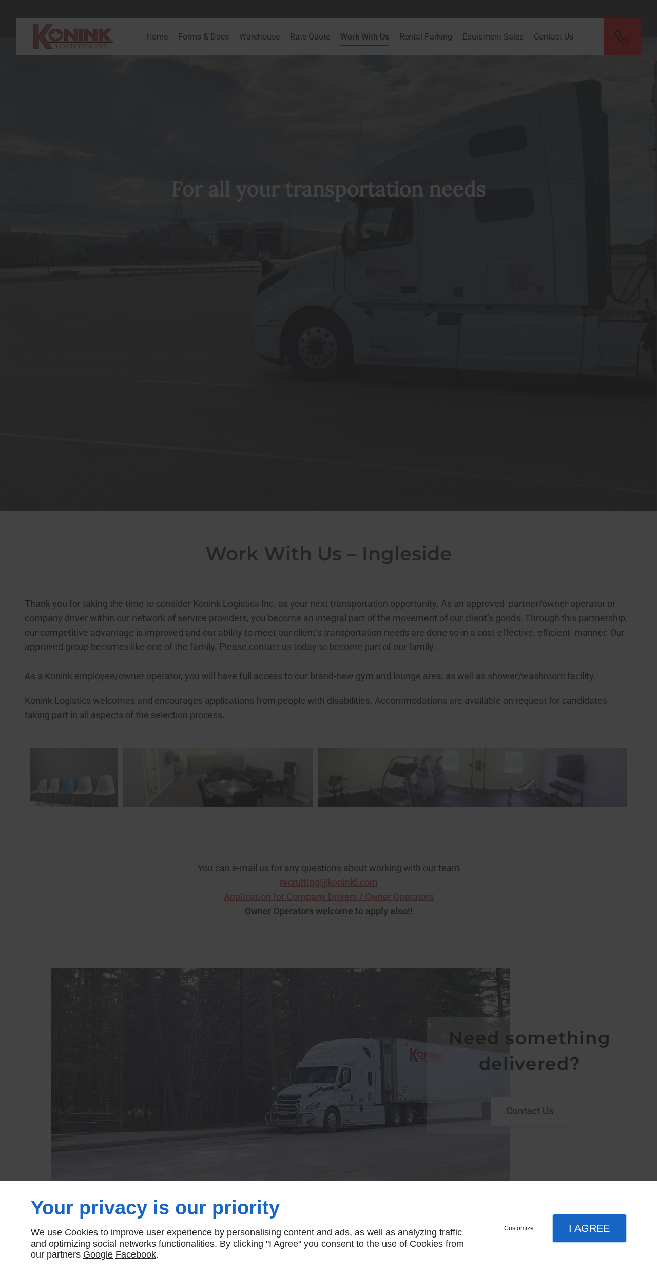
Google (98, 1254)
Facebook (135, 1254)
